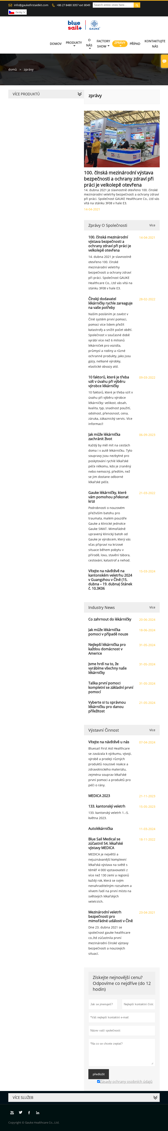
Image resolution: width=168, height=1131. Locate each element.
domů (12, 69)
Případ (135, 44)
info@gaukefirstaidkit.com (31, 5)
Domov (55, 44)
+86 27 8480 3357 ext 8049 (73, 5)
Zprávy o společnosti (107, 225)
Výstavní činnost (103, 730)
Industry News (101, 607)
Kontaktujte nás (155, 43)
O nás (89, 42)
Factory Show (103, 43)
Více (152, 225)
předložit (99, 1074)
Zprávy (119, 42)
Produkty (74, 42)
